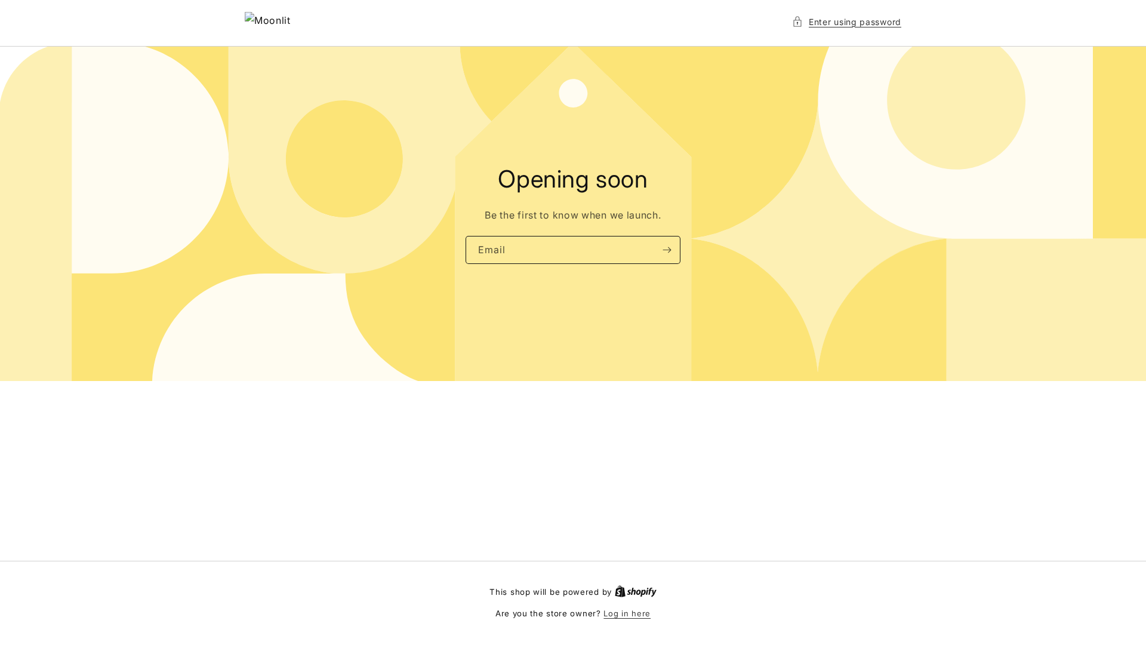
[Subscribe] (667, 250)
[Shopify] (636, 592)
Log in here (627, 613)
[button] (846, 21)
